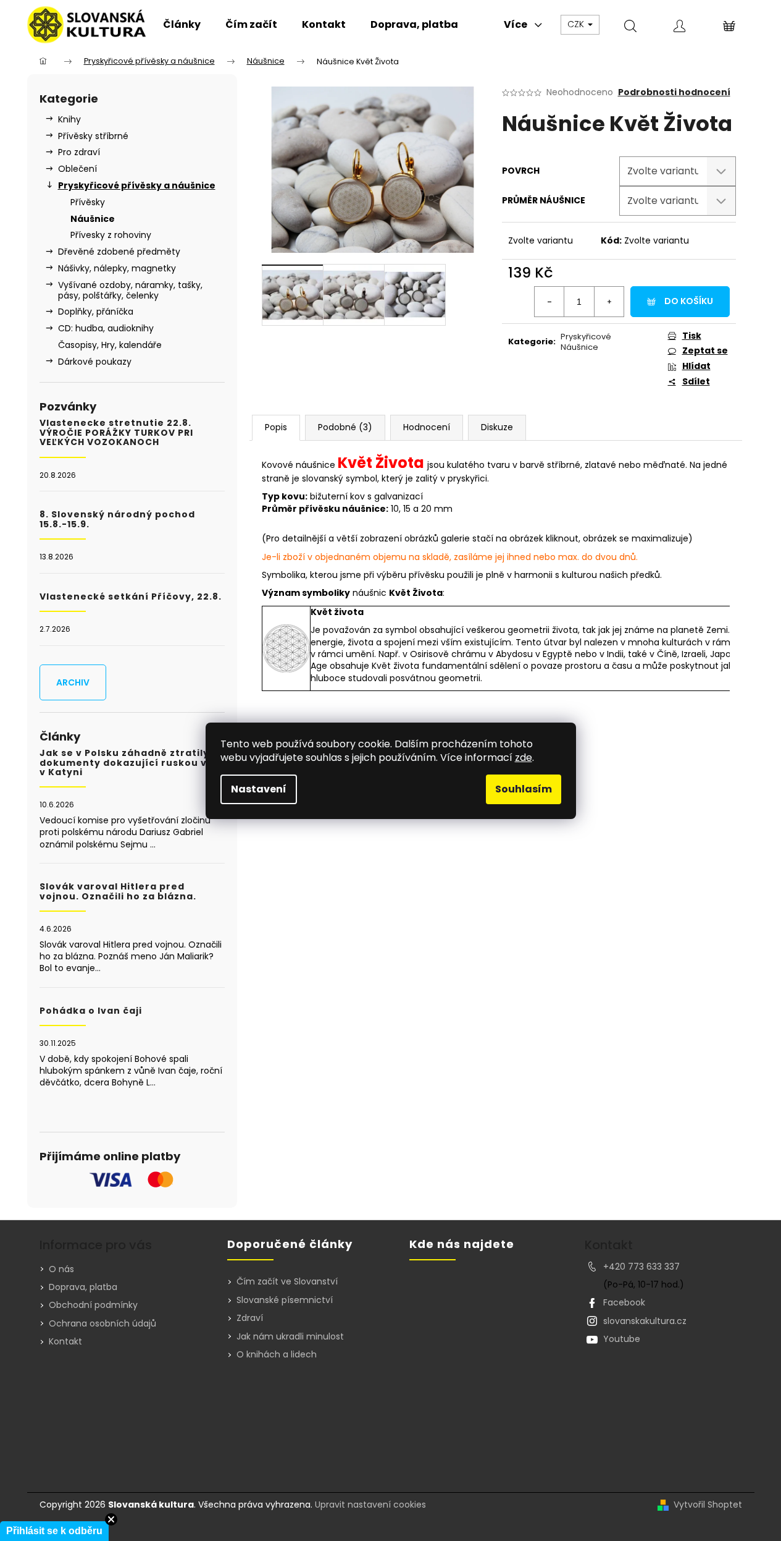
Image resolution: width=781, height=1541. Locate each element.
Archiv (73, 682)
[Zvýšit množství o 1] (609, 301)
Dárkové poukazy (95, 361)
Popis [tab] (276, 427)
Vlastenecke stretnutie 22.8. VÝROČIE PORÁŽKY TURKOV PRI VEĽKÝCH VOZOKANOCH (116, 432)
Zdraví (249, 1318)
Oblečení (77, 169)
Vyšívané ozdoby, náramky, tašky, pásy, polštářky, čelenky (130, 290)
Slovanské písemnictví (284, 1300)
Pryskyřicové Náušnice (586, 342)
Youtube (621, 1339)
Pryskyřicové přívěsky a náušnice (136, 185)
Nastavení (258, 789)
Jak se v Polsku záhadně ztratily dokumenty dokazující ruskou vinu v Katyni (131, 763)
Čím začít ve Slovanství (287, 1282)
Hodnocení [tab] (426, 427)
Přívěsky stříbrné (93, 136)
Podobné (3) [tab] (345, 427)
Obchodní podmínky (93, 1305)
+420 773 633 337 (641, 1266)
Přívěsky (87, 202)
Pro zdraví (79, 152)
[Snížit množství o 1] (549, 301)
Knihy (69, 119)
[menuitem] (182, 24)
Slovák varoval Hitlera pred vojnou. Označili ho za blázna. (118, 891)
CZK (577, 24)
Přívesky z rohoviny (110, 235)
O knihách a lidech (276, 1355)
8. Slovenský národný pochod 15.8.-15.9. (117, 519)
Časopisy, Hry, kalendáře (110, 345)
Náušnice (92, 219)
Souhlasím (523, 789)
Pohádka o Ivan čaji (91, 1011)
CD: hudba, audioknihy (106, 328)
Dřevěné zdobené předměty (119, 251)
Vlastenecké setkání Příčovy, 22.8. (131, 596)
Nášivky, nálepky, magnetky (117, 268)
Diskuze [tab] (497, 427)
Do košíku (688, 301)
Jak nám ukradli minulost (290, 1337)
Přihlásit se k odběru (54, 1531)
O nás (61, 1269)
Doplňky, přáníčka (95, 311)
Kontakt (65, 1341)
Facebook (624, 1302)
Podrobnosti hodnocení (674, 92)
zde (523, 757)
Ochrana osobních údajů (102, 1323)
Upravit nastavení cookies (370, 1504)
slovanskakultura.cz (645, 1321)
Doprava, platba (83, 1287)
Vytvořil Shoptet (708, 1505)
